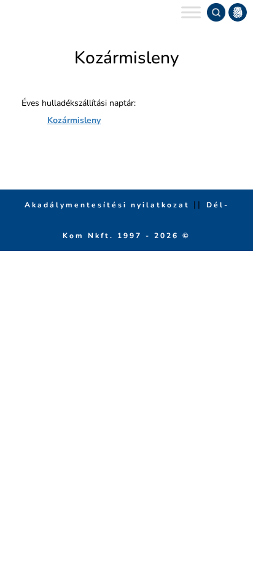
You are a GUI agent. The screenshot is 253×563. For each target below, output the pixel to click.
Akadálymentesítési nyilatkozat (109, 205)
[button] (237, 12)
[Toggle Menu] (191, 12)
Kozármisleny (74, 120)
